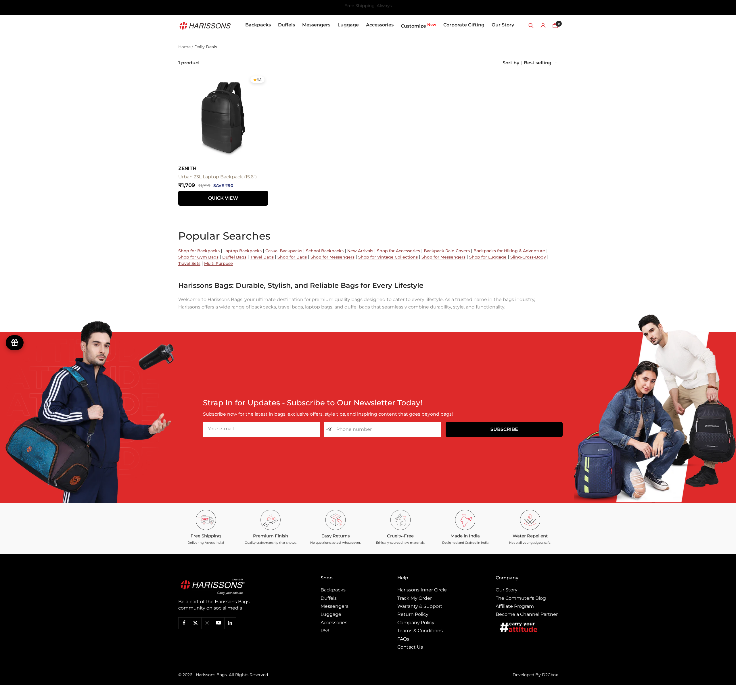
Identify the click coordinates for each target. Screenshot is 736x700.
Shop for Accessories (398, 250)
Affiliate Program (515, 606)
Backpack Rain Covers (447, 250)
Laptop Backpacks (242, 250)
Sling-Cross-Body (528, 257)
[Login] (543, 25)
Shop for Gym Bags (198, 257)
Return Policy (412, 614)
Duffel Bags (234, 257)
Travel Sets (189, 263)
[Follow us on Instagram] (207, 623)
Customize (418, 25)
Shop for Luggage (488, 257)
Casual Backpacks (283, 250)
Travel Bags (262, 257)
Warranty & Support (419, 606)
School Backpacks (325, 250)
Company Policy (415, 622)
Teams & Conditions (420, 630)
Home (184, 46)
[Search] (531, 25)
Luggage (348, 25)
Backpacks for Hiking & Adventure (509, 250)
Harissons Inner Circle (422, 590)
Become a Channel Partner (527, 614)
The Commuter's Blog (521, 598)
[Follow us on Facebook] (184, 623)
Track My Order (414, 598)
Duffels (286, 25)
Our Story (503, 25)
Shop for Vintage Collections (388, 257)
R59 (325, 630)
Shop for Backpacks (199, 250)
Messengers (316, 25)
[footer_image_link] (225, 587)
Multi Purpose (218, 263)
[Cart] (555, 25)
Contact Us (410, 647)
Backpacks (258, 25)
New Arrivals (360, 250)
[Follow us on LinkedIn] (230, 623)
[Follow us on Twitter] (195, 623)
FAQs (403, 639)
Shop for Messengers (332, 257)
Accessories (380, 25)
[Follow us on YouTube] (218, 623)
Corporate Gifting (463, 25)
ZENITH (187, 168)
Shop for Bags (292, 257)
